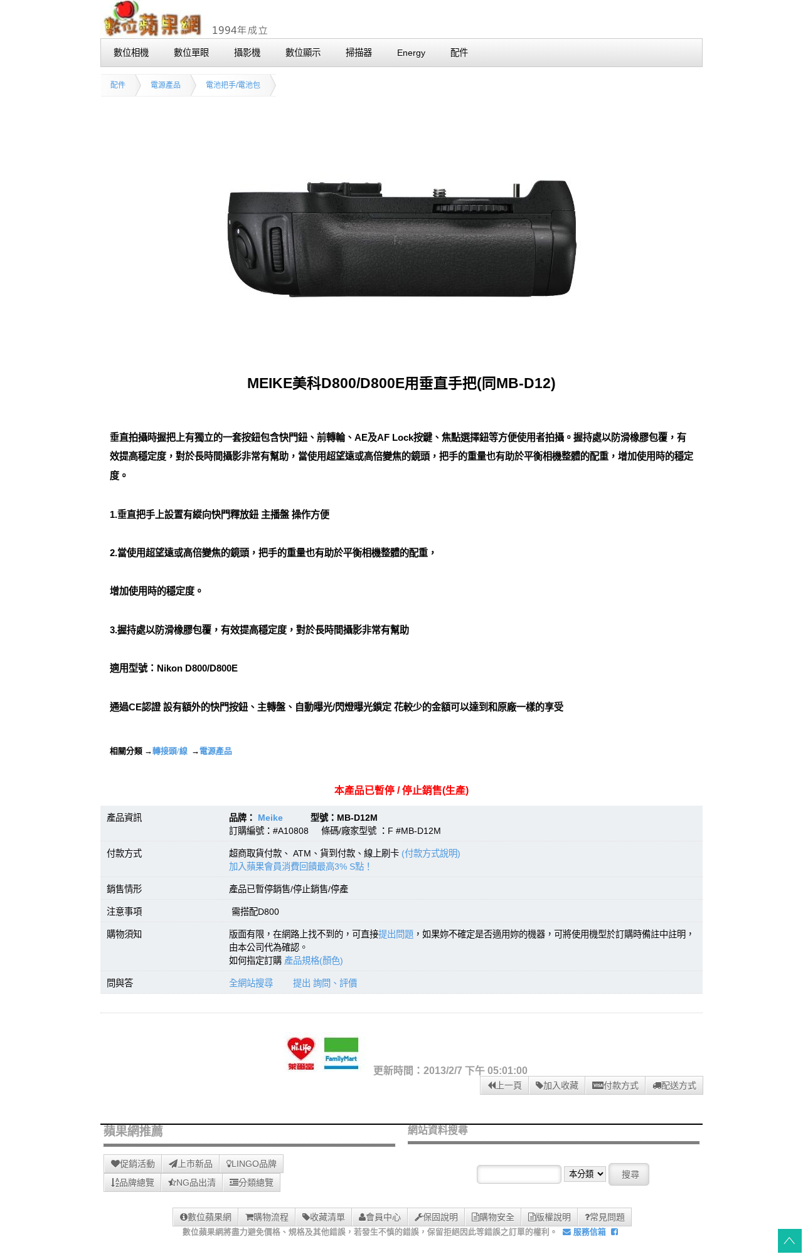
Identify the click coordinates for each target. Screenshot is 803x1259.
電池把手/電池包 (233, 85)
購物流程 (271, 1217)
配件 (117, 85)
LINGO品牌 (254, 1164)
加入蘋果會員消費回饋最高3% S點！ (301, 866)
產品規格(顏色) (313, 961)
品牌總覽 (136, 1182)
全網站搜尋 (251, 983)
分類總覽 (256, 1182)
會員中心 (383, 1217)
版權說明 (553, 1217)
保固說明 (440, 1217)
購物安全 (496, 1217)
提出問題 (395, 934)
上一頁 (509, 1085)
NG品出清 (196, 1182)
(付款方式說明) (431, 853)
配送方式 (678, 1085)
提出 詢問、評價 (325, 983)
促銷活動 (137, 1164)
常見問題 (607, 1217)
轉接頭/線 (170, 751)
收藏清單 (327, 1217)
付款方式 (621, 1085)
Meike (270, 818)
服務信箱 (588, 1231)
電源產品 (166, 85)
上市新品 (195, 1164)
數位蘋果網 (209, 1217)
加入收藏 (560, 1085)
